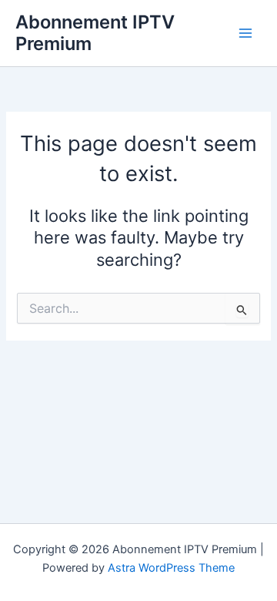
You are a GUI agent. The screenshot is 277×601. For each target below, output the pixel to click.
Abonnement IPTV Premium (95, 33)
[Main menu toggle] (245, 33)
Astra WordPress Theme (171, 568)
